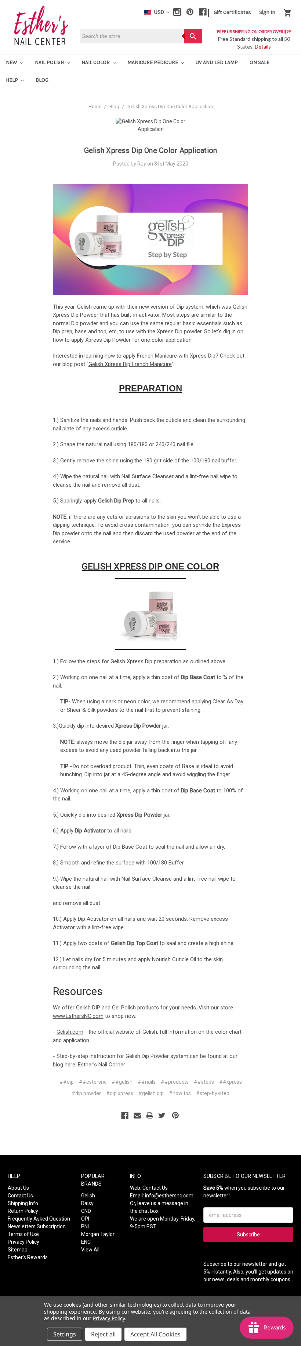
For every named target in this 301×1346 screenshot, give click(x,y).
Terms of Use (23, 1234)
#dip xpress (119, 1093)
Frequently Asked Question (39, 1219)
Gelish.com (70, 1032)
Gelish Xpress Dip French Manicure (130, 364)
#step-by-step (212, 1093)
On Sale (259, 62)
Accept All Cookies (155, 1334)
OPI (85, 1219)
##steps (204, 1082)
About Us (18, 1188)
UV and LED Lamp (217, 62)
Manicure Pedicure (153, 62)
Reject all (103, 1334)
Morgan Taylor (98, 1234)
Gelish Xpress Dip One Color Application (150, 150)
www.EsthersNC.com (78, 1016)
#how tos (180, 1093)
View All (90, 1250)
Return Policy (23, 1211)
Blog (42, 80)
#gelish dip (151, 1093)
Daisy (87, 1203)
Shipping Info (23, 1203)
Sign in (267, 12)
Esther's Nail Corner (101, 1064)
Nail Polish (50, 62)
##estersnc (92, 1082)
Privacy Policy (23, 1242)
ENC (86, 1242)
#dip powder (86, 1093)
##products (175, 1082)
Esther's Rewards (28, 1257)
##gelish (122, 1082)
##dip (66, 1082)
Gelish (88, 1195)
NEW (12, 62)
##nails (147, 1082)
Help (12, 80)
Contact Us (20, 1195)
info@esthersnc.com (169, 1195)
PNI (85, 1226)
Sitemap (18, 1250)
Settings (64, 1334)
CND (86, 1211)
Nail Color (96, 62)
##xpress (230, 1082)
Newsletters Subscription (37, 1226)
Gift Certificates (232, 12)
